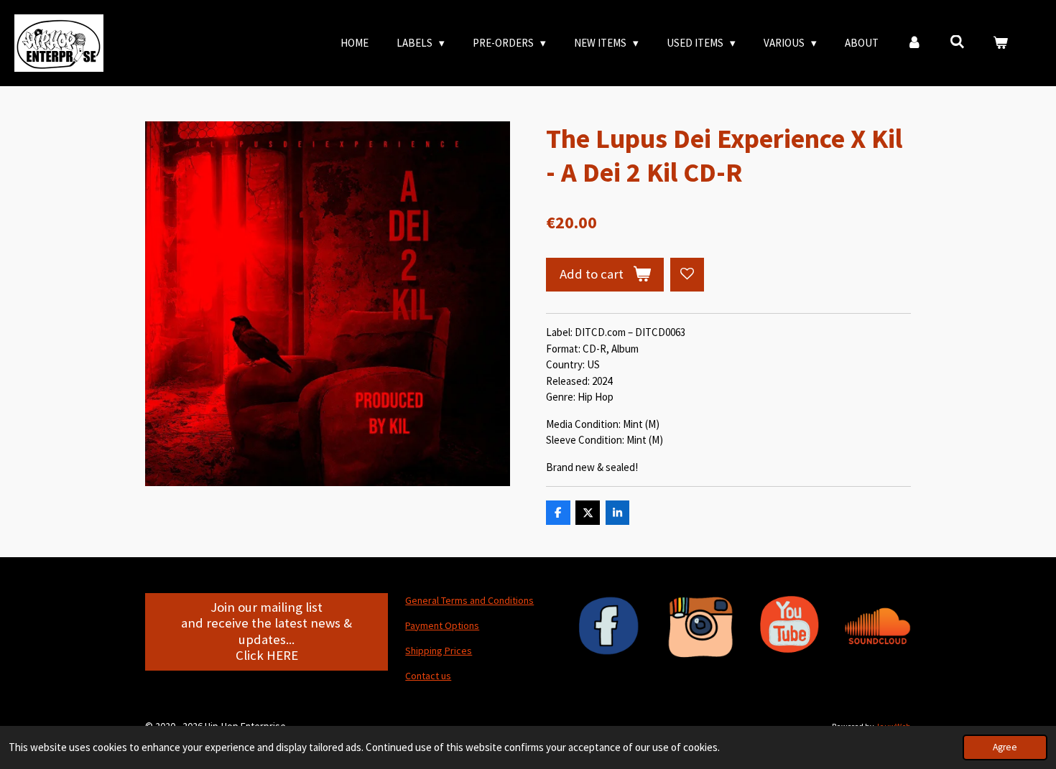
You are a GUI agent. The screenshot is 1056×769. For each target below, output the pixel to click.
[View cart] (1000, 43)
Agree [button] (1005, 747)
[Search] (957, 42)
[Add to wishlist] (687, 275)
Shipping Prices (438, 650)
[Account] (914, 43)
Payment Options (442, 625)
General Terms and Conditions (469, 600)
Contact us (428, 675)
